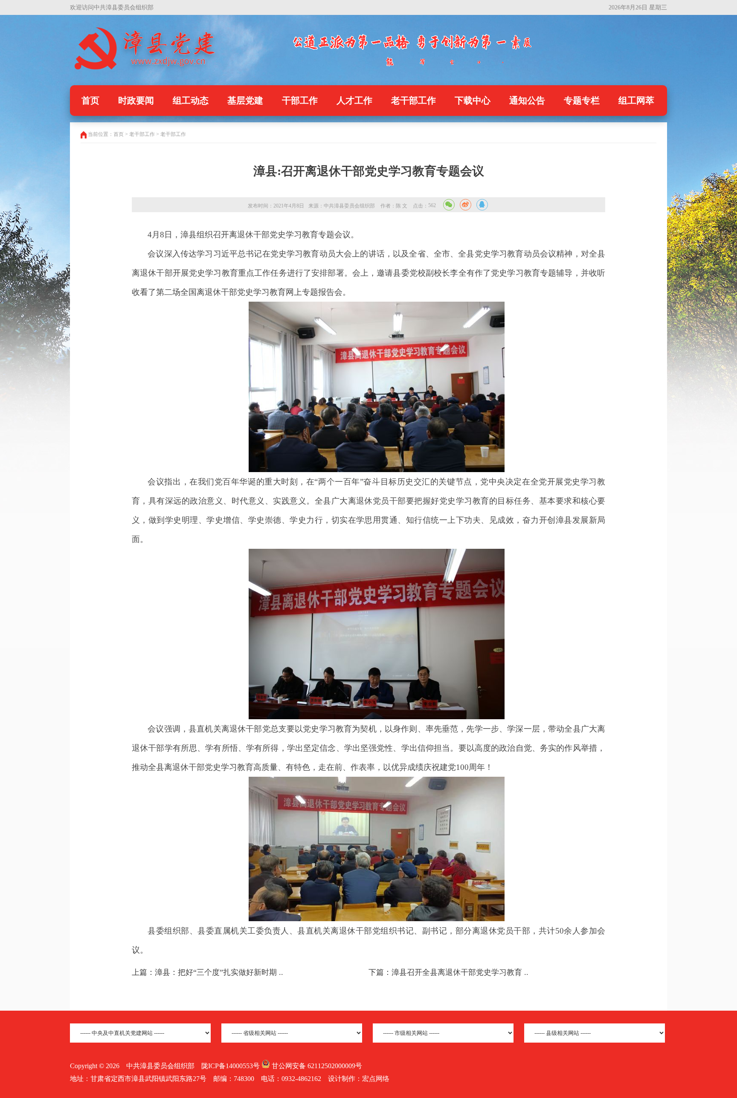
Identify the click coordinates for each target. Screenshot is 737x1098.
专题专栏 (582, 100)
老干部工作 (413, 100)
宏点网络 (375, 1078)
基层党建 (245, 100)
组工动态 (191, 100)
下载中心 (472, 100)
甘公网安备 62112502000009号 (316, 1065)
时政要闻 (136, 100)
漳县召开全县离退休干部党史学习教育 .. (460, 972)
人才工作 (354, 100)
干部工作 (300, 100)
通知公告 (527, 100)
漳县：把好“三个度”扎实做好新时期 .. (219, 972)
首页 (90, 100)
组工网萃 (636, 100)
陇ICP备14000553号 (230, 1065)
